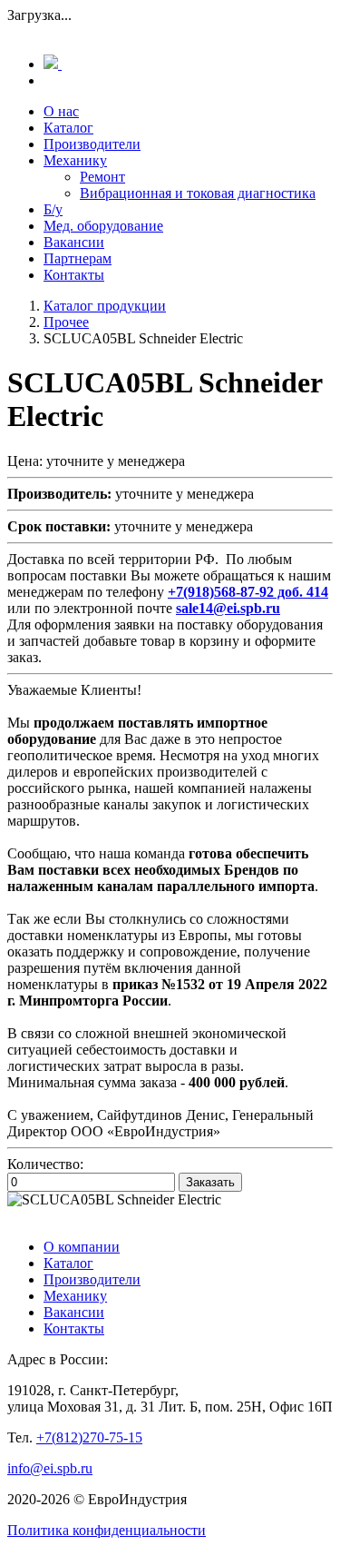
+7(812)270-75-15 (89, 1437)
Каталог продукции (105, 305)
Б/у (53, 209)
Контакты (74, 274)
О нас (61, 111)
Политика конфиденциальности (106, 1530)
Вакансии (74, 242)
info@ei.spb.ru (49, 1468)
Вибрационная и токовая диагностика (198, 193)
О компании (82, 1246)
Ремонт (102, 176)
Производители (92, 144)
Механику (75, 160)
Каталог (68, 127)
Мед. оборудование (103, 225)
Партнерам (78, 258)
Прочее (66, 322)
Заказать (210, 1182)
